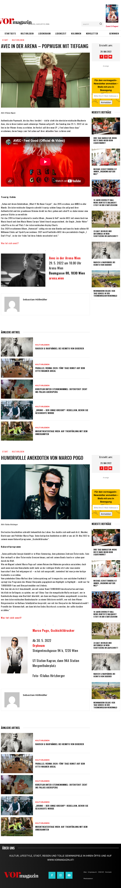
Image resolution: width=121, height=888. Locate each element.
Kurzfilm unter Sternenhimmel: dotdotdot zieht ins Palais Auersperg (61, 390)
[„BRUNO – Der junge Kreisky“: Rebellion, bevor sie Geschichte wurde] (17, 410)
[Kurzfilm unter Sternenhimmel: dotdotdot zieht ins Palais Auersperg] (17, 389)
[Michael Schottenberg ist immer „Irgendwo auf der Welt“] (106, 157)
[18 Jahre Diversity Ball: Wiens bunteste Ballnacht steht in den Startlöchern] (106, 188)
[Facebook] (101, 57)
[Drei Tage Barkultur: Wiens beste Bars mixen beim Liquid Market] (106, 125)
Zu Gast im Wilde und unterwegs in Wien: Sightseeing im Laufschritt (105, 233)
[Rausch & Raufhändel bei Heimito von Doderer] (17, 347)
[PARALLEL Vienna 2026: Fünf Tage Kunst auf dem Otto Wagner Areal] (17, 368)
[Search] (100, 24)
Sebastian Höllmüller (35, 299)
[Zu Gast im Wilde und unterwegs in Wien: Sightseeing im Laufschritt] (106, 219)
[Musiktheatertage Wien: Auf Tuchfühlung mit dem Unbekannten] (17, 431)
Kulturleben (18, 40)
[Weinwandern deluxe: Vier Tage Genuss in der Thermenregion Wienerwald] (106, 278)
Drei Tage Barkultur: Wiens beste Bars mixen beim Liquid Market (105, 140)
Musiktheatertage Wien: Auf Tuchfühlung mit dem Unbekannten (61, 432)
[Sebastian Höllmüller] (12, 304)
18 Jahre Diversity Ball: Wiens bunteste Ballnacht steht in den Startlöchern (105, 202)
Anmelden (106, 102)
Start (5, 40)
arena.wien (56, 278)
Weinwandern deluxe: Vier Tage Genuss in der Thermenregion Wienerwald (105, 293)
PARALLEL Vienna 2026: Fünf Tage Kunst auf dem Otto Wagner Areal (60, 369)
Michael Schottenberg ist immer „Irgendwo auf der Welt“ (105, 171)
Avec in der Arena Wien (65, 258)
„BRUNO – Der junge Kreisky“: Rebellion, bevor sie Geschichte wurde (61, 411)
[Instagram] (106, 57)
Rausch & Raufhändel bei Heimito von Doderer (59, 348)
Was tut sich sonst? (10, 243)
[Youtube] (110, 57)
